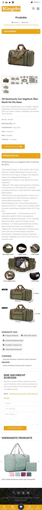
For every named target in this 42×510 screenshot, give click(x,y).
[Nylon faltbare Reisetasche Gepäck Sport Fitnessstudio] (20, 460)
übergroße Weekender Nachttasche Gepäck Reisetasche (19, 359)
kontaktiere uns (12, 146)
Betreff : (21, 396)
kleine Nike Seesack (30, 335)
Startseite (16, 22)
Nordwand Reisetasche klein (14, 340)
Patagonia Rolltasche (12, 335)
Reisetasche (25, 22)
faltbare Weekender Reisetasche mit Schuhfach (17, 365)
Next (38, 461)
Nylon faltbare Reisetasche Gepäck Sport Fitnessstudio (18, 479)
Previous (1, 461)
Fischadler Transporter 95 (13, 345)
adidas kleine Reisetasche (14, 349)
